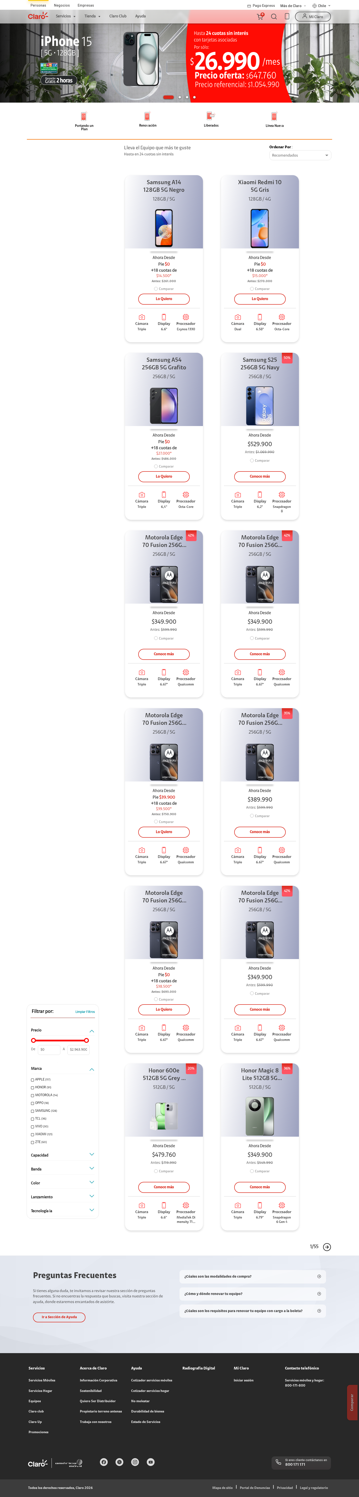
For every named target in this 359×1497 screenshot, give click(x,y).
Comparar (166, 289)
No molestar (140, 1401)
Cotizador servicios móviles (151, 1380)
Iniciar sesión (243, 1380)
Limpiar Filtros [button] (85, 1012)
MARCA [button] (36, 1069)
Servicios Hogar (40, 1391)
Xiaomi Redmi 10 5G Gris (260, 186)
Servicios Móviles (42, 1380)
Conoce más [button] (260, 477)
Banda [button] (36, 1169)
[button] (260, 16)
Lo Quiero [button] (164, 299)
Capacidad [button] (39, 1155)
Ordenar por (280, 147)
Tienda (90, 16)
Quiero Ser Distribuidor (98, 1401)
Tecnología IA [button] (41, 1211)
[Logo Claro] (38, 15)
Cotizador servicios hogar (150, 1391)
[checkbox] (62, 1080)
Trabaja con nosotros (95, 1422)
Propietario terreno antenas (101, 1411)
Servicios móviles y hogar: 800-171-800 (304, 1383)
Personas (38, 5)
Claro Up (35, 1422)
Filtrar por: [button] (42, 1011)
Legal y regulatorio (314, 1488)
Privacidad (285, 1488)
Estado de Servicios (145, 1422)
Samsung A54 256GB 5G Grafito (164, 364)
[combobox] (300, 155)
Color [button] (35, 1183)
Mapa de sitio (222, 1488)
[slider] (33, 1040)
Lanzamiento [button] (42, 1197)
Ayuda (140, 16)
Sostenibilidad (91, 1391)
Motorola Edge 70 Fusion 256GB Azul (163, 542)
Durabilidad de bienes (147, 1411)
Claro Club (118, 16)
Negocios (62, 5)
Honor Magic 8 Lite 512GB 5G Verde (260, 1075)
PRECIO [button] (36, 1030)
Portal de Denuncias (255, 1488)
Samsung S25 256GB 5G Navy (260, 364)
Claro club (36, 1411)
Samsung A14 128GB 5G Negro (163, 186)
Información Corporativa (98, 1380)
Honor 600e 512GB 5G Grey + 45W (164, 1075)
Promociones (38, 1432)
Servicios (63, 16)
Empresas (86, 5)
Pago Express (264, 6)
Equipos (35, 1401)
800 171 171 (295, 1465)
